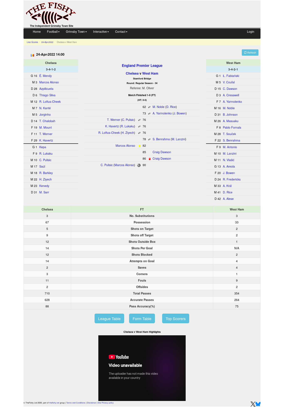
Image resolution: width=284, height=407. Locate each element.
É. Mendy (45, 76)
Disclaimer (91, 402)
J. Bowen (180, 113)
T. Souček (229, 134)
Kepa (42, 147)
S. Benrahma (161, 139)
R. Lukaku (127, 126)
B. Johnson (230, 114)
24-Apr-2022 (47, 42)
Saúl (42, 166)
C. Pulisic (128, 120)
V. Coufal (229, 82)
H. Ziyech (128, 132)
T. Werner (113, 120)
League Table (109, 318)
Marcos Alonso (125, 145)
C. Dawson (230, 88)
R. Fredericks (232, 179)
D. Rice (171, 107)
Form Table (142, 318)
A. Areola (229, 166)
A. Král (227, 186)
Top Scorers (176, 318)
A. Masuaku (230, 121)
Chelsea (132, 73)
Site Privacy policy (106, 402)
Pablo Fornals (232, 127)
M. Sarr (44, 192)
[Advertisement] (172, 13)
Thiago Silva (47, 95)
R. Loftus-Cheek (109, 132)
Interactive (100, 31)
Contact (120, 31)
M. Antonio (230, 147)
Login (250, 31)
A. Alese (228, 199)
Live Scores (32, 42)
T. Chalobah (47, 121)
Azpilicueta (46, 88)
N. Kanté (45, 108)
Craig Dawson (162, 152)
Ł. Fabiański (231, 76)
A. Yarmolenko (162, 113)
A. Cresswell (231, 95)
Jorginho (45, 114)
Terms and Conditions (75, 402)
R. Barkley (46, 173)
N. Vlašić (228, 160)
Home (37, 31)
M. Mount (45, 127)
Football (52, 31)
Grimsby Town (75, 31)
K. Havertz (112, 126)
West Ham (150, 73)
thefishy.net (54, 402)
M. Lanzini (178, 139)
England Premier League (142, 65)
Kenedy (44, 186)
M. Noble (158, 107)
